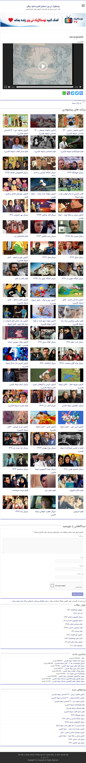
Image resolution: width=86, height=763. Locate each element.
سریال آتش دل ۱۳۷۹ (47, 405)
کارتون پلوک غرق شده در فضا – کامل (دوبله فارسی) (44, 322)
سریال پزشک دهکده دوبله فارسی (73, 671)
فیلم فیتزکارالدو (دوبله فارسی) (72, 151)
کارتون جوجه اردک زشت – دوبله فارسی (71, 729)
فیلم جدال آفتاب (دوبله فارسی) (16, 151)
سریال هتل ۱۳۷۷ (49, 257)
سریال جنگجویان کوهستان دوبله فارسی (71, 676)
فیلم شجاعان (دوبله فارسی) (45, 151)
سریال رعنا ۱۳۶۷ (21, 511)
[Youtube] (44, 757)
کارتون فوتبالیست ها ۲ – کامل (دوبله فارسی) (69, 663)
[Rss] (48, 757)
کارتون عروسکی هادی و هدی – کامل (72, 732)
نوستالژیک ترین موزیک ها (75, 673)
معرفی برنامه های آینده (74, 642)
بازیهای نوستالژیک (76, 609)
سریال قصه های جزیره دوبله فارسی (73, 666)
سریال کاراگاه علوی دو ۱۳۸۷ (72, 278)
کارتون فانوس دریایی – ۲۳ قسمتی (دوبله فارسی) (73, 132)
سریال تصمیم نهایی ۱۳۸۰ (73, 469)
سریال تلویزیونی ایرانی (75, 617)
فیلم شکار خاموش (76, 490)
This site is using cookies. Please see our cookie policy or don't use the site (43, 754)
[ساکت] (9, 87)
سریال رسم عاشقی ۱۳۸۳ (46, 236)
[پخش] (80, 87)
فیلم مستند (78, 631)
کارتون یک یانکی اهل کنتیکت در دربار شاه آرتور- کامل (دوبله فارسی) (15, 324)
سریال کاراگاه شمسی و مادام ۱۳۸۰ (73, 718)
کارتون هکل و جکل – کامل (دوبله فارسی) (18, 301)
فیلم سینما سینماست (20, 490)
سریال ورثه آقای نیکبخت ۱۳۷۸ (71, 363)
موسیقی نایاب (77, 645)
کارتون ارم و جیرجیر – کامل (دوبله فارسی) (17, 428)
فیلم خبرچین (78, 511)
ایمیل (81, 565)
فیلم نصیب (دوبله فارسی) (18, 405)
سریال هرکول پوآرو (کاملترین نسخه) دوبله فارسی (68, 678)
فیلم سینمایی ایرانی (76, 624)
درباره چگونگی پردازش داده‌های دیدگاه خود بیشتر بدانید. (30, 601)
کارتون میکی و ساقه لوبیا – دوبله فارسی (71, 736)
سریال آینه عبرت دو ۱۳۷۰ (18, 448)
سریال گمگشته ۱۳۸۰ (48, 363)
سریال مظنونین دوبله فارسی (72, 405)
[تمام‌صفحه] (5, 87)
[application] (43, 66)
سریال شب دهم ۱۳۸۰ (74, 342)
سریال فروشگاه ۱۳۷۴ (75, 172)
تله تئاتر (79, 613)
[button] (43, 66)
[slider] (44, 87)
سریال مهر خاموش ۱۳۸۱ (18, 215)
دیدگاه (80, 536)
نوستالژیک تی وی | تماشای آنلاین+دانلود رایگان (43, 6)
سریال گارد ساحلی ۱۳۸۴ (46, 215)
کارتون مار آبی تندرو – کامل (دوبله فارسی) (73, 301)
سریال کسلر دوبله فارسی (18, 384)
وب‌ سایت (80, 573)
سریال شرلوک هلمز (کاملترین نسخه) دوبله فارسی (68, 681)
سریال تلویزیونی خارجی (74, 620)
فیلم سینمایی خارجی (75, 627)
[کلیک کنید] (43, 20)
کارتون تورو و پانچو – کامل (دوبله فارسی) (18, 259)
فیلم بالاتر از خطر (21, 278)
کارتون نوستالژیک (76, 634)
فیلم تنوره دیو (50, 490)
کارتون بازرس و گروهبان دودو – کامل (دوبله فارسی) (44, 386)
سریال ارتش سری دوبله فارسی (74, 668)
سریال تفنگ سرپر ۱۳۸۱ (47, 342)
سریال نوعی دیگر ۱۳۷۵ (74, 236)
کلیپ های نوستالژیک (75, 638)
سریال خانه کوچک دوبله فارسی (74, 660)
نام (82, 557)
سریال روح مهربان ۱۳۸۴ (46, 448)
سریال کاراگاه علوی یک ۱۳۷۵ (44, 278)
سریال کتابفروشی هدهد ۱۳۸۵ (16, 172)
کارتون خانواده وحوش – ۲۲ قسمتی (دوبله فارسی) (45, 132)
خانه (83, 658)
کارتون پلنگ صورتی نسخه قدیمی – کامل (18, 344)
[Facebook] (46, 757)
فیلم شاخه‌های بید (21, 236)
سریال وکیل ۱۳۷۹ (76, 257)
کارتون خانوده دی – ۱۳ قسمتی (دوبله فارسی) (69, 701)
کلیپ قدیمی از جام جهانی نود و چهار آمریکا (70, 725)
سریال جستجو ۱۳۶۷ (20, 469)
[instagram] (42, 757)
